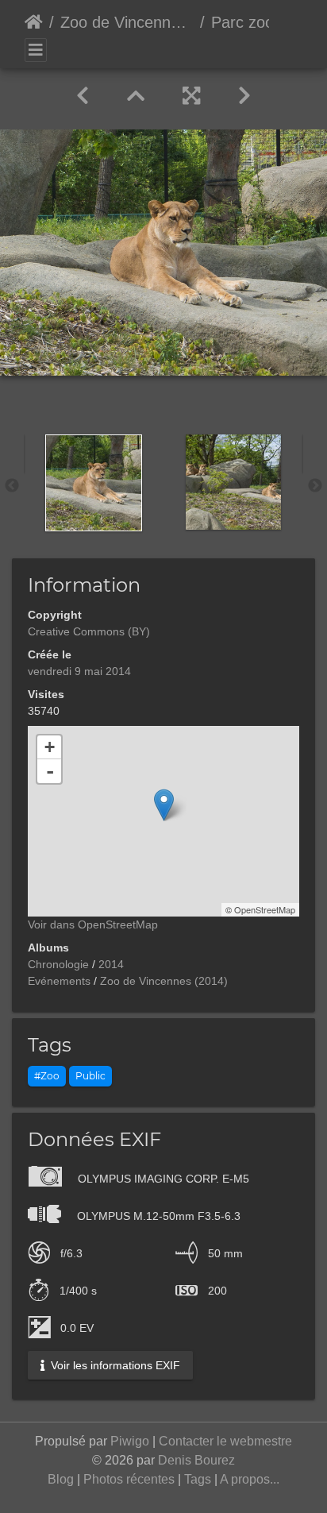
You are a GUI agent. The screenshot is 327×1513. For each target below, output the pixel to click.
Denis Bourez (196, 1460)
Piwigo (129, 1441)
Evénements (59, 981)
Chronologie (58, 964)
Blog (61, 1479)
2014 (111, 964)
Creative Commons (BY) (89, 631)
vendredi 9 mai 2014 (79, 671)
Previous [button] (12, 486)
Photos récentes (129, 1479)
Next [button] (315, 486)
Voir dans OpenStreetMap (93, 924)
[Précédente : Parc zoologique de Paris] (82, 96)
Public (90, 1076)
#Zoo (47, 1076)
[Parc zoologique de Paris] (164, 805)
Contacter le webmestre (225, 1441)
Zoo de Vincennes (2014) (127, 22)
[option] (94, 482)
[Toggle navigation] (36, 50)
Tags (197, 1479)
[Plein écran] (191, 96)
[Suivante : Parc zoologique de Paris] (244, 96)
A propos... (249, 1479)
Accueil (34, 22)
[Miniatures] (136, 96)
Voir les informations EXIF (114, 1365)
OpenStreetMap (264, 909)
